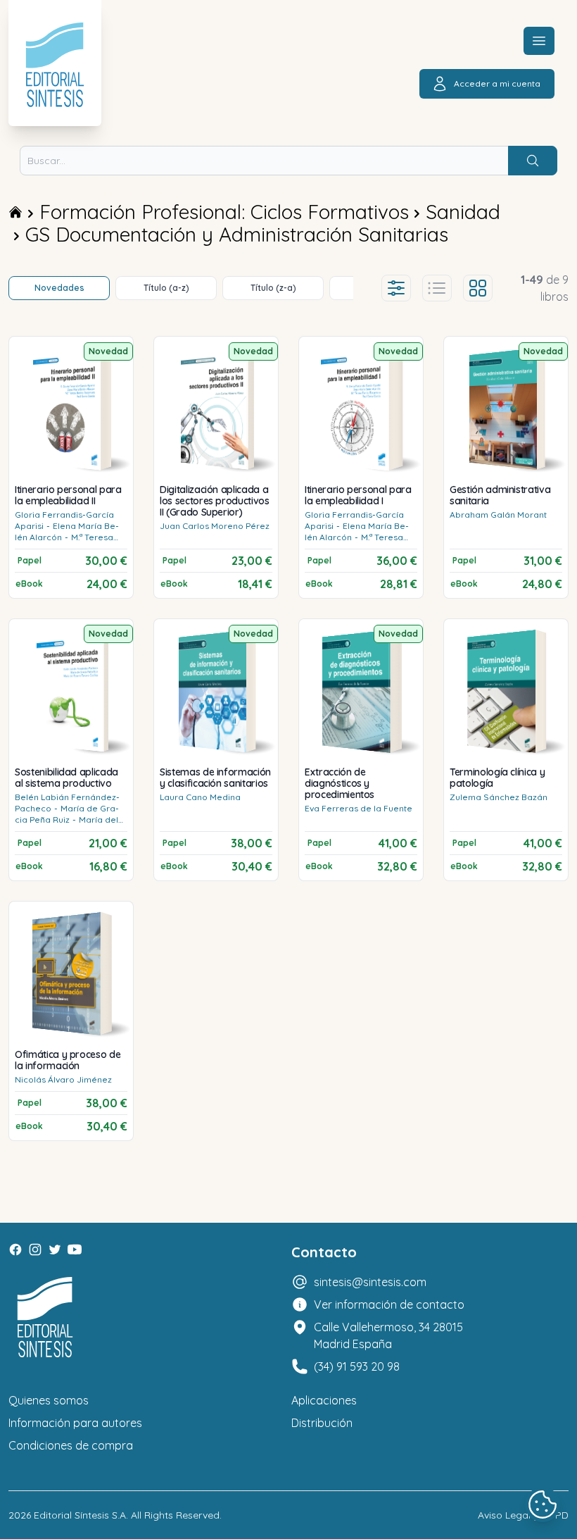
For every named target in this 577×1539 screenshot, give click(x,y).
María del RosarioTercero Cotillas (66, 825)
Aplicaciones (324, 1400)
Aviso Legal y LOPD (523, 1515)
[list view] (437, 288)
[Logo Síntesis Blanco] (45, 1317)
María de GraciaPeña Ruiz (67, 814)
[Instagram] (35, 1249)
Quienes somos (48, 1400)
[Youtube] (75, 1249)
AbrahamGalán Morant (498, 514)
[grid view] (478, 288)
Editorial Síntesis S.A (80, 1515)
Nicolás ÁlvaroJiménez (63, 1079)
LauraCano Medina (200, 797)
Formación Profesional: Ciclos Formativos (224, 211)
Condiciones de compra (70, 1445)
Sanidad (463, 211)
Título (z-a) (273, 287)
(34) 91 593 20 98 (357, 1366)
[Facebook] (15, 1249)
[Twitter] (55, 1249)
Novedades (59, 287)
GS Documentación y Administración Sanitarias (236, 234)
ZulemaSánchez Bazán (498, 797)
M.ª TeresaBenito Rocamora (64, 543)
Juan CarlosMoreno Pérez (215, 526)
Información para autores (75, 1423)
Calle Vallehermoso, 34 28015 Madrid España (388, 1335)
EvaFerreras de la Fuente (358, 808)
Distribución (322, 1423)
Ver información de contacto (389, 1304)
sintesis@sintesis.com (370, 1282)
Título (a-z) (166, 287)
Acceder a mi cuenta (497, 83)
